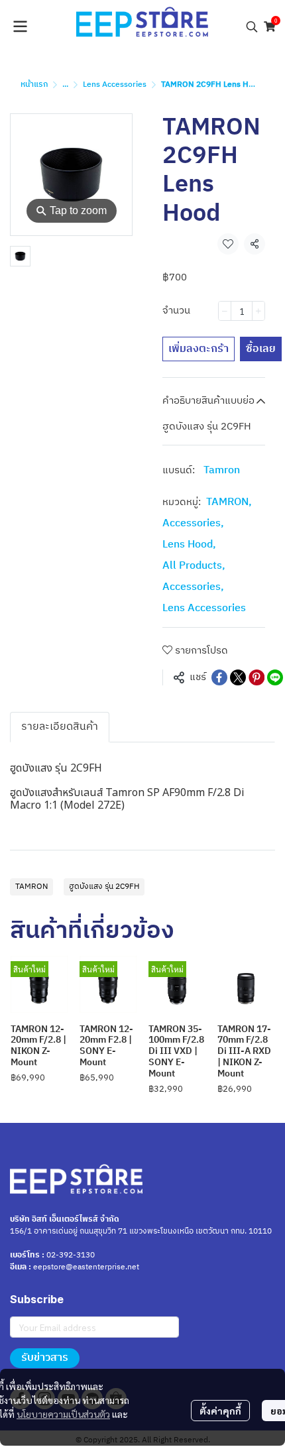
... (65, 84)
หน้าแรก (34, 84)
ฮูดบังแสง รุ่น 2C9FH (104, 886)
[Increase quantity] (258, 311)
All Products (193, 566)
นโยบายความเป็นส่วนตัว (63, 1414)
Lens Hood (189, 545)
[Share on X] (238, 677)
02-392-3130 (70, 1255)
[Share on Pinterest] (256, 677)
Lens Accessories (114, 84)
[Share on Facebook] (219, 677)
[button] (252, 26)
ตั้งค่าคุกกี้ (220, 1411)
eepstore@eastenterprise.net (86, 1267)
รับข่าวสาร (44, 1358)
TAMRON (229, 502)
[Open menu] (20, 26)
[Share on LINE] (275, 677)
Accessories (193, 524)
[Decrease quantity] (225, 311)
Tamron (221, 470)
